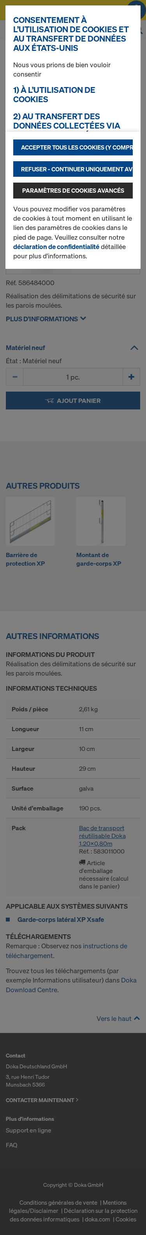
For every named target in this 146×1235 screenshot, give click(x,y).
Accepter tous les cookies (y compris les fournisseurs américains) (77, 147)
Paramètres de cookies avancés (73, 190)
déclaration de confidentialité (56, 246)
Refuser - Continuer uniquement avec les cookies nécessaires (77, 169)
